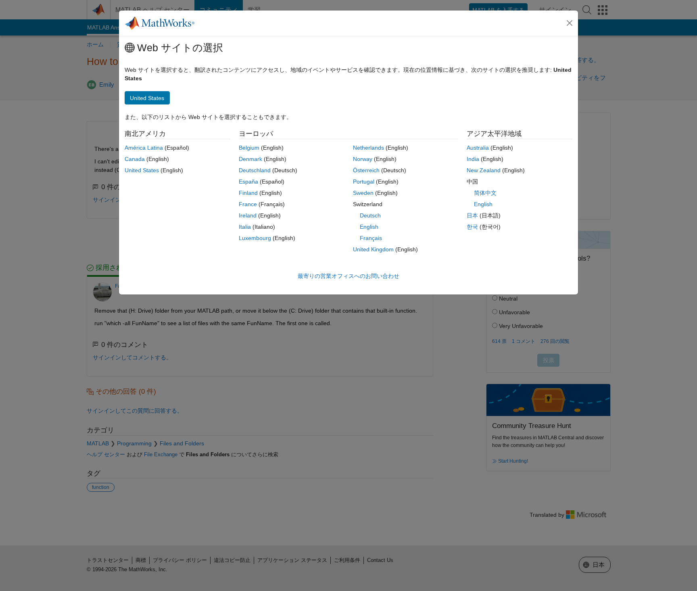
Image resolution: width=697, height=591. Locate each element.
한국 (472, 226)
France (248, 204)
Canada (135, 159)
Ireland (248, 215)
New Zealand (484, 170)
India (473, 159)
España (248, 181)
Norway (362, 159)
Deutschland (255, 170)
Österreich (366, 170)
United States (142, 170)
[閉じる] (569, 23)
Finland (248, 193)
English (369, 226)
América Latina (144, 147)
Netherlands (368, 147)
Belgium (249, 147)
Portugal (363, 181)
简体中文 (485, 193)
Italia (245, 226)
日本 (472, 215)
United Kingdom (373, 249)
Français (371, 238)
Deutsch (370, 215)
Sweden (363, 193)
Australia (478, 147)
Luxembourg (255, 238)
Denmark (250, 159)
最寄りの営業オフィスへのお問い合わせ (348, 276)
